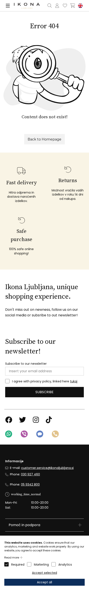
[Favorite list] (64, 5)
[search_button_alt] (49, 5)
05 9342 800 (30, 484)
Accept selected (44, 573)
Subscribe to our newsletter (26, 364)
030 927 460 (30, 474)
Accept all (44, 582)
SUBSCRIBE (44, 392)
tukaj (73, 381)
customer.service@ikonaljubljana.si (47, 468)
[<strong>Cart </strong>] (72, 5)
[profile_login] (57, 5)
